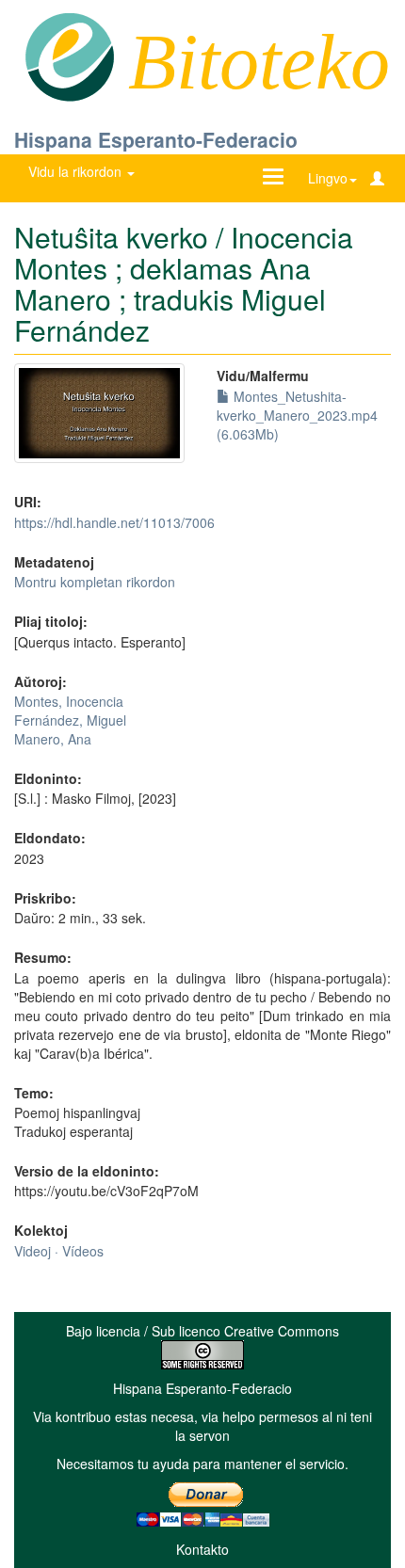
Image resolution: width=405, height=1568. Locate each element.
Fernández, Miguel (70, 720)
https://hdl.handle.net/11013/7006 (114, 522)
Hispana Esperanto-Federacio (156, 139)
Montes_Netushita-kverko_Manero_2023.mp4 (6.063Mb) (297, 415)
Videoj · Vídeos (59, 1250)
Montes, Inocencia (68, 701)
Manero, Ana (52, 738)
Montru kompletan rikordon (94, 581)
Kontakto (202, 1549)
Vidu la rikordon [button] (76, 171)
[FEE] (69, 55)
